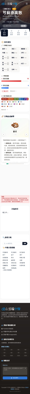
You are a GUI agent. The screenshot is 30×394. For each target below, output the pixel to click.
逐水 (12, 257)
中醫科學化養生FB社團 (10, 331)
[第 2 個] (9, 163)
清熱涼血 (13, 263)
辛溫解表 (5, 252)
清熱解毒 (22, 263)
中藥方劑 (9, 22)
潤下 (21, 255)
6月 (11, 352)
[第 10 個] (18, 163)
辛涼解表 (13, 252)
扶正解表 (22, 252)
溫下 (12, 255)
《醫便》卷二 (7, 8)
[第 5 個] (12, 163)
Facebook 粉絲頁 (8, 328)
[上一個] (3, 134)
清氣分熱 (5, 263)
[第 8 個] (16, 163)
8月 (25, 352)
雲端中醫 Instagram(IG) (10, 334)
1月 (4, 349)
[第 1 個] (7, 163)
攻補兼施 (5, 257)
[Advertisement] (15, 180)
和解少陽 (22, 257)
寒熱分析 (12, 91)
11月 (18, 355)
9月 (4, 355)
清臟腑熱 (5, 265)
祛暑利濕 (22, 265)
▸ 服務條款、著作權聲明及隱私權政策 (11, 342)
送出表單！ (16, 377)
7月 (18, 352)
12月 (25, 355)
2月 (11, 349)
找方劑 (23, 26)
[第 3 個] (10, 163)
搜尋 (25, 243)
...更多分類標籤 (7, 270)
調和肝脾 (5, 260)
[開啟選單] (27, 4)
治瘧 (21, 260)
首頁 (4, 22)
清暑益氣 (13, 268)
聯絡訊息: (5, 365)
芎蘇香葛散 (16, 22)
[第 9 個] (17, 163)
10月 (11, 355)
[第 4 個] (11, 163)
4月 (25, 349)
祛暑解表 (13, 265)
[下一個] (26, 134)
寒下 (4, 255)
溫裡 (4, 268)
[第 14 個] (23, 163)
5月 (4, 352)
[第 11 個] (19, 163)
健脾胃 (13, 260)
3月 (18, 349)
